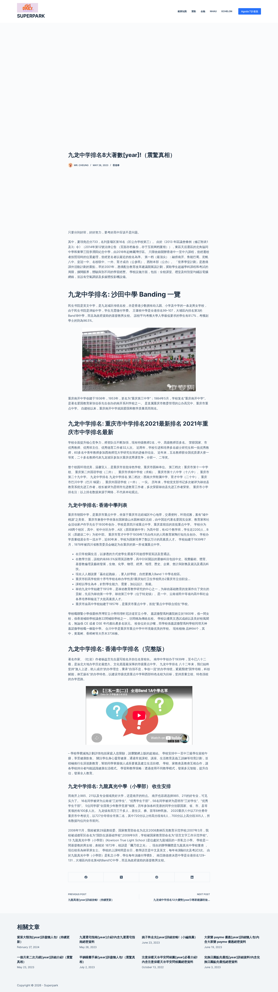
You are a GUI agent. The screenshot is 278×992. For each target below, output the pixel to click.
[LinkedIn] (192, 877)
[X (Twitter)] (121, 877)
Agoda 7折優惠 (249, 11)
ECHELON (226, 11)
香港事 (116, 165)
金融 (203, 11)
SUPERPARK (31, 16)
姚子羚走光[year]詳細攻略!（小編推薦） (169, 937)
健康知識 (182, 11)
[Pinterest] (157, 877)
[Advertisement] (139, 81)
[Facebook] (86, 877)
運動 (193, 11)
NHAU (213, 11)
